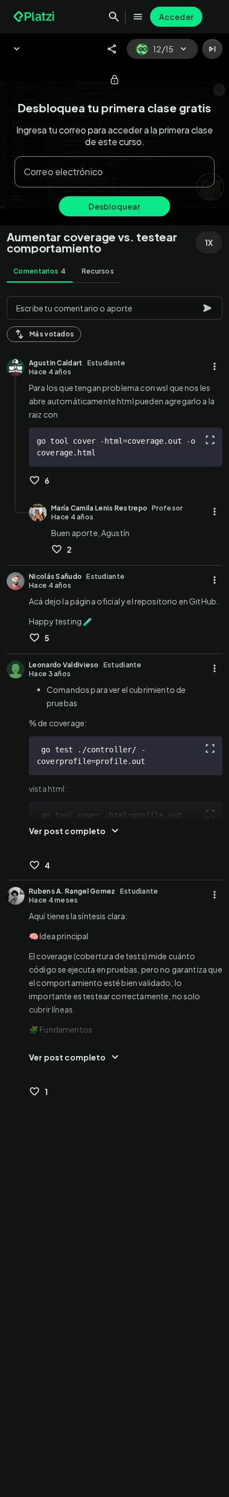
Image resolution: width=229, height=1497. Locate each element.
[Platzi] (35, 17)
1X (209, 242)
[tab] (40, 271)
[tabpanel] (114, 893)
